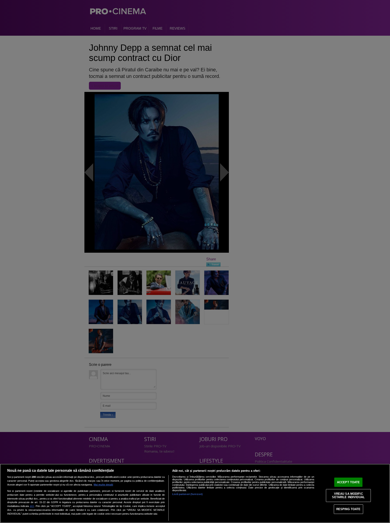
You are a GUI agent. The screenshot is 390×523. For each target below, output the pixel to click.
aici (32, 506)
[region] (195, 493)
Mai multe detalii (103, 484)
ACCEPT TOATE (348, 482)
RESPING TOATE (348, 509)
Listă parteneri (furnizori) (187, 494)
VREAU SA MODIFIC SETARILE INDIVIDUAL (348, 495)
